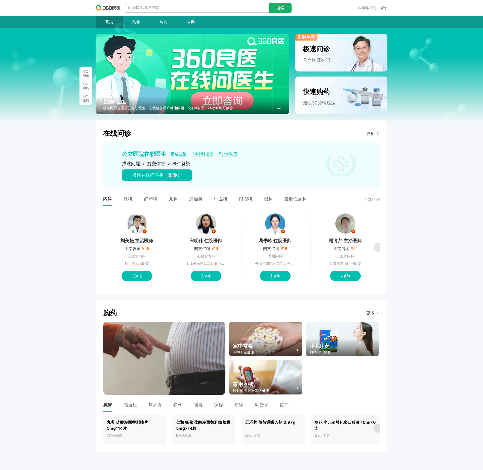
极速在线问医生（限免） (157, 175)
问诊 (136, 21)
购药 (163, 21)
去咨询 (137, 276)
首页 (109, 21)
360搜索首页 (366, 8)
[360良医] (108, 8)
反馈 (384, 8)
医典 (191, 21)
